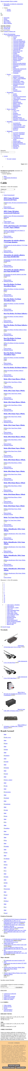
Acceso (8, 9)
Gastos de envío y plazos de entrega (8, 1010)
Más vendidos (7, 22)
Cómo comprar (7, 1005)
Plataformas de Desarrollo (19, 64)
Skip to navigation (5, 1)
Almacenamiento (17, 124)
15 (4, 602)
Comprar (14, 158)
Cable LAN (10, 609)
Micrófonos (16, 145)
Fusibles (15, 53)
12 (4, 598)
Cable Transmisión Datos (13, 610)
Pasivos (15, 61)
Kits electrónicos (17, 56)
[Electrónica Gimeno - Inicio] (1, 13)
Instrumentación (17, 102)
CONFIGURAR (21, 1067)
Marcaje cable (10, 624)
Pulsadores (15, 66)
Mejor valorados (8, 23)
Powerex (15, 89)
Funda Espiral (10, 618)
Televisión (15, 148)
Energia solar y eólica (18, 81)
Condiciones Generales (9, 996)
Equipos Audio (16, 141)
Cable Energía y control (13, 607)
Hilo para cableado (11, 622)
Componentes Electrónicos (13, 35)
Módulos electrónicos (18, 57)
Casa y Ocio (16, 110)
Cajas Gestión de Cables (13, 614)
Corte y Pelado (16, 98)
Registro (9, 10)
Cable (14, 38)
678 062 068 (7, 28)
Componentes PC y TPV (19, 125)
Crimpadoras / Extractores (19, 99)
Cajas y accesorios (17, 39)
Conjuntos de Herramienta (19, 96)
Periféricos (15, 128)
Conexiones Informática (19, 127)
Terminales (15, 73)
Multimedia (9, 131)
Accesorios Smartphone (19, 132)
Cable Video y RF (11, 611)
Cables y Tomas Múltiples (19, 78)
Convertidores (16, 80)
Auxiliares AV (16, 136)
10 (4, 595)
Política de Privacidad (9, 997)
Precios (5, 1008)
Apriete (15, 93)
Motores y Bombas (17, 59)
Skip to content (13, 1)
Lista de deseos (7, 206)
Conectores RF (16, 49)
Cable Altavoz (10, 606)
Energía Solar (16, 52)
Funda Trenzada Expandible (14, 621)
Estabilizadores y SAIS (18, 82)
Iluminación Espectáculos (19, 143)
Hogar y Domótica (11, 109)
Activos (15, 36)
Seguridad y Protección (18, 118)
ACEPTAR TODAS (14, 1065)
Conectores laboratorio (18, 46)
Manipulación (16, 105)
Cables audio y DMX (9, 223)
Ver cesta (9, 158)
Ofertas (5, 19)
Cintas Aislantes (11, 616)
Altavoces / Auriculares (18, 134)
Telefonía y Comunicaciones (20, 120)
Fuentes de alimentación (19, 86)
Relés (14, 67)
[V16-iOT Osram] (5, 627)
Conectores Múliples (18, 48)
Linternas (15, 116)
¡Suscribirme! (19, 987)
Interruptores (16, 55)
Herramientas (10, 92)
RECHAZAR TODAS (8, 1067)
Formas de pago (8, 1006)
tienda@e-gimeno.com (9, 31)
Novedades (6, 20)
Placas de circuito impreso (19, 63)
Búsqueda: (3, 150)
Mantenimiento (16, 106)
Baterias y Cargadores (18, 77)
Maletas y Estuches (17, 103)
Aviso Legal (7, 995)
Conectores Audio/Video (19, 42)
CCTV (14, 111)
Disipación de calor (18, 50)
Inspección (15, 100)
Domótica (15, 113)
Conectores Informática (18, 45)
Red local (15, 130)
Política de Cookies (8, 999)
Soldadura (15, 107)
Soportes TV (16, 146)
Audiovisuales (16, 135)
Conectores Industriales (18, 43)
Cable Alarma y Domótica (13, 604)
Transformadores (17, 91)
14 (4, 600)
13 (4, 599)
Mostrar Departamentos (9, 34)
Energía (9, 74)
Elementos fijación (8, 237)
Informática (9, 121)
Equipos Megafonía (18, 142)
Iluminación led (17, 114)
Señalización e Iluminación (19, 68)
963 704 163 (7, 27)
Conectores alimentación (19, 41)
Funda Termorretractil (9, 195)
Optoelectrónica (17, 60)
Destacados (6, 17)
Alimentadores (16, 75)
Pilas (14, 88)
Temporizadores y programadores (17, 71)
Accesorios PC (16, 123)
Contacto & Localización (10, 993)
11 (4, 596)
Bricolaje (15, 95)
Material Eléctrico (17, 117)
